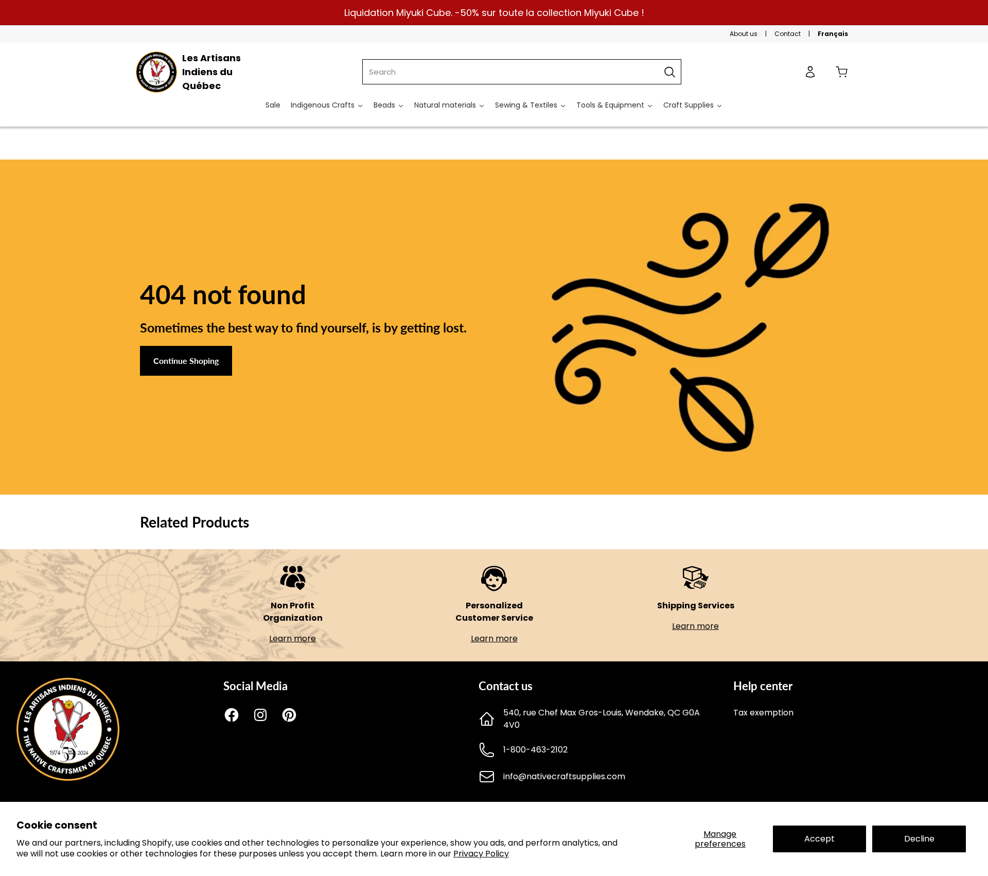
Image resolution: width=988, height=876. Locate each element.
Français (833, 33)
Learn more (292, 638)
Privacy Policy (481, 854)
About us (743, 33)
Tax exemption (763, 713)
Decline (919, 839)
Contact (787, 33)
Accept (819, 839)
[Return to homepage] (67, 778)
